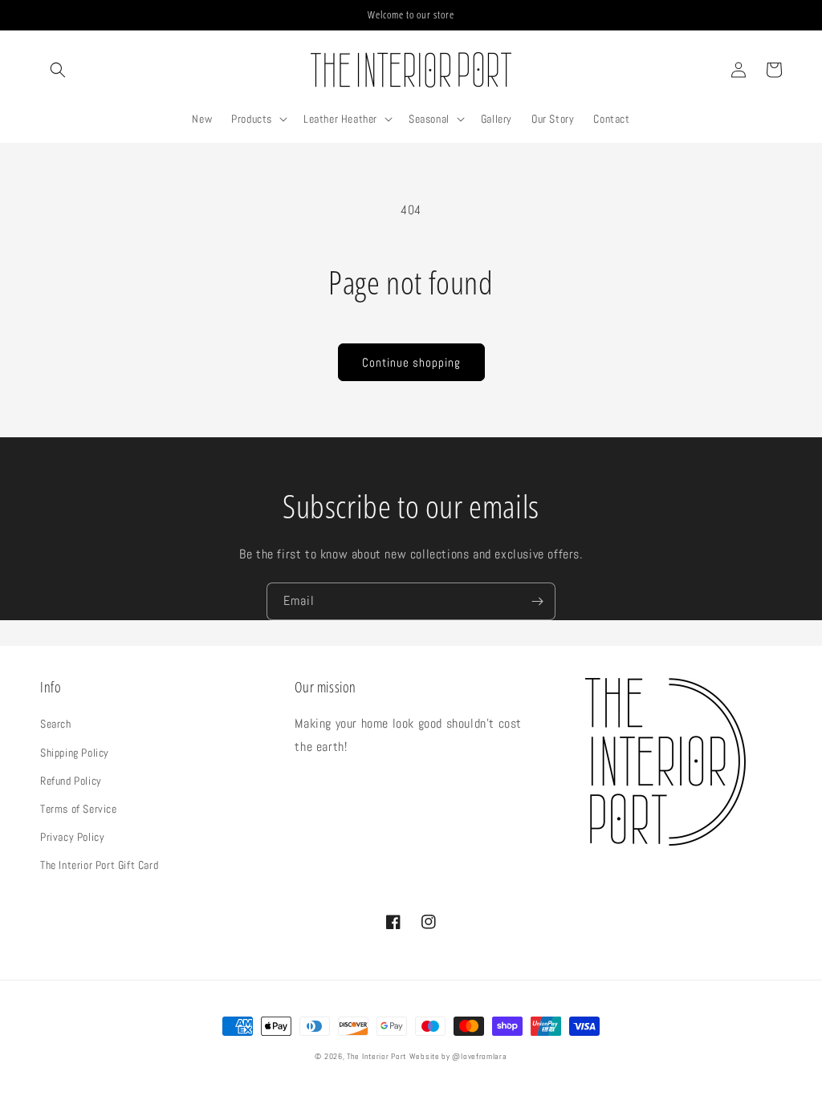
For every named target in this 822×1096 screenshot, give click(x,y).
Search (55, 723)
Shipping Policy (74, 752)
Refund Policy (71, 780)
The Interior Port (376, 1056)
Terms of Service (78, 809)
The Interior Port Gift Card (99, 865)
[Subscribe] (537, 601)
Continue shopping (411, 362)
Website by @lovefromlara (458, 1056)
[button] (57, 69)
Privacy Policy (72, 837)
